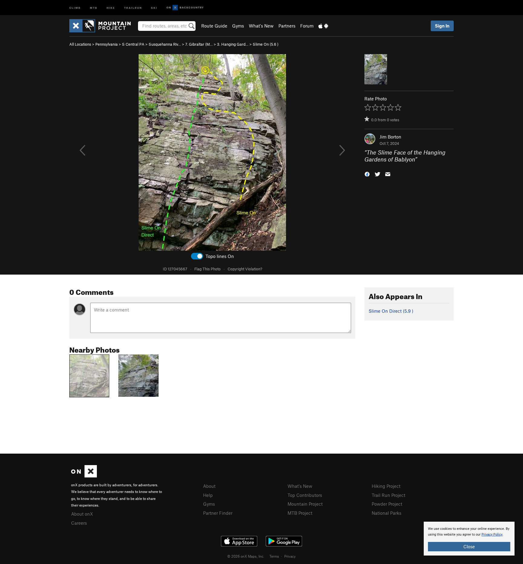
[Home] (103, 25)
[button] (367, 173)
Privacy (290, 556)
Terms (274, 556)
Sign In (442, 25)
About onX (82, 514)
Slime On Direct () (391, 311)
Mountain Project (305, 504)
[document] (469, 538)
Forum (307, 25)
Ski (154, 7)
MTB (93, 7)
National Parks (386, 513)
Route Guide (214, 25)
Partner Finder (217, 513)
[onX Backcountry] (185, 8)
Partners (286, 25)
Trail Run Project (388, 495)
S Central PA (133, 44)
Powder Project (387, 504)
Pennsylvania (106, 44)
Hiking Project (386, 486)
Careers (79, 523)
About (209, 486)
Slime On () (265, 44)
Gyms (238, 25)
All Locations (80, 44)
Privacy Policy (492, 534)
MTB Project (300, 513)
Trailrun (133, 7)
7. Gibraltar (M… (199, 44)
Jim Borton (390, 136)
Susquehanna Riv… (165, 44)
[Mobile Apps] (323, 25)
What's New (261, 25)
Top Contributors (305, 495)
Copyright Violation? (245, 268)
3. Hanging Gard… (232, 44)
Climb (75, 7)
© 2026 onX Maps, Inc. (245, 556)
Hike (111, 7)
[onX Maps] (84, 475)
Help (208, 495)
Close (469, 546)
